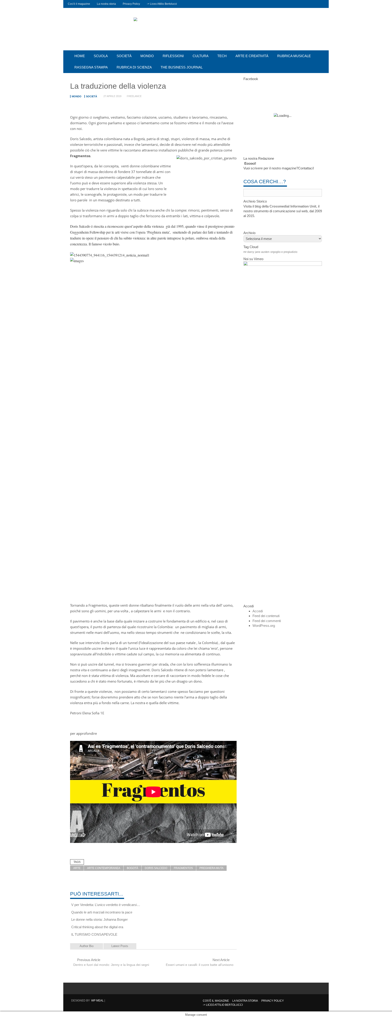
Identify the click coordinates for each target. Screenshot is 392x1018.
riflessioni (173, 56)
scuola (101, 56)
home (79, 56)
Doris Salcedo (156, 868)
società (124, 56)
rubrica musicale (294, 56)
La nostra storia (106, 3)
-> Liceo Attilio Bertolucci (162, 3)
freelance (134, 96)
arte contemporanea (103, 868)
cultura (200, 56)
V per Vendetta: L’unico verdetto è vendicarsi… (105, 905)
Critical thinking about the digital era (97, 927)
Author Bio (86, 946)
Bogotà (132, 868)
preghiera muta (211, 868)
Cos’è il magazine (79, 3)
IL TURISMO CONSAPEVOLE (94, 934)
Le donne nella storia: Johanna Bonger (99, 919)
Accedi (257, 611)
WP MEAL (97, 1000)
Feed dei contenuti (265, 616)
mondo (147, 56)
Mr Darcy (248, 252)
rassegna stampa (91, 67)
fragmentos (183, 868)
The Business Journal (182, 67)
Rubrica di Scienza (134, 67)
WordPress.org (263, 625)
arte (77, 868)
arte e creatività (251, 56)
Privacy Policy (131, 3)
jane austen (262, 252)
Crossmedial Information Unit (293, 206)
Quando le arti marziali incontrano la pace (101, 912)
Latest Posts (119, 946)
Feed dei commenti (266, 621)
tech (222, 56)
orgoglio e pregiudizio (283, 252)
